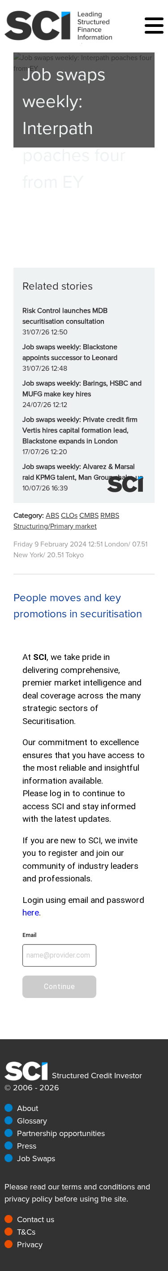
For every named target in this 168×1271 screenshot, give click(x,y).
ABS (52, 515)
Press (26, 1146)
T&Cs (26, 1232)
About (27, 1108)
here (30, 912)
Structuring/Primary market (55, 526)
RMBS (109, 515)
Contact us (35, 1219)
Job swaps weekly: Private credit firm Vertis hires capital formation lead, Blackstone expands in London (80, 430)
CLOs (69, 515)
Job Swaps (36, 1158)
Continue (59, 986)
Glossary (32, 1121)
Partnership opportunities (61, 1133)
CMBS (89, 515)
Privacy (30, 1244)
